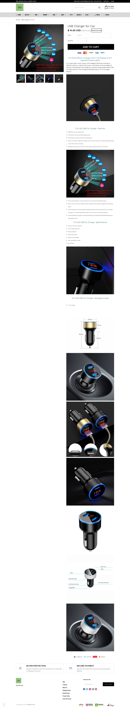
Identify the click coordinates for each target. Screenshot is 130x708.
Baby (62, 15)
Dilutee (27, 15)
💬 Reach (106, 15)
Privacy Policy (66, 696)
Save (96, 656)
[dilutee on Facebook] (84, 689)
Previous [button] (18, 79)
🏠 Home (18, 15)
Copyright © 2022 (25, 704)
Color (69, 35)
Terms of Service (67, 699)
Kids (54, 15)
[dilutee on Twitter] (87, 689)
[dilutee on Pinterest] (90, 689)
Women (45, 15)
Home (18, 20)
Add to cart (91, 46)
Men (36, 15)
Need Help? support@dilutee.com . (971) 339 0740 (88, 1)
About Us (65, 687)
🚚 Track (97, 15)
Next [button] (62, 79)
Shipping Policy (67, 690)
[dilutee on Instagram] (93, 689)
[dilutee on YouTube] (96, 689)
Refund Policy (66, 693)
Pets (71, 15)
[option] (40, 48)
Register (106, 1)
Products (65, 685)
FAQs (64, 682)
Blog (86, 15)
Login (112, 1)
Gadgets (79, 15)
